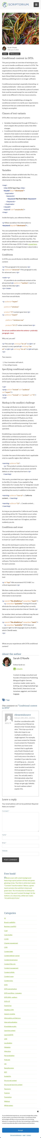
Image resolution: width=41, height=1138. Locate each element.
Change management (11, 943)
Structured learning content (13, 1084)
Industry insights (9, 1014)
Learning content (9, 1030)
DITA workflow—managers (13, 993)
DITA (5, 54)
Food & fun (7, 1005)
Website (4, 851)
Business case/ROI (10, 926)
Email (4, 843)
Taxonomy (7, 1089)
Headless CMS (9, 1010)
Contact (28, 1135)
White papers (14, 54)
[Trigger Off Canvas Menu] (36, 4)
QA (5, 1064)
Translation (8, 1097)
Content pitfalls (9, 972)
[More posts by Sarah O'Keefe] (4, 48)
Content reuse (8, 976)
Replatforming (9, 1068)
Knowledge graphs (10, 1026)
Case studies (8, 935)
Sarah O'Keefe (12, 47)
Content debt (8, 951)
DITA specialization (10, 989)
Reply (7, 723)
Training (7, 1093)
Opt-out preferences (16, 1135)
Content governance (10, 960)
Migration (7, 1051)
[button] (38, 1111)
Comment (5, 811)
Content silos (8, 981)
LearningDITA (8, 1035)
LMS (5, 1039)
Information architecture (12, 1018)
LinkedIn (19, 669)
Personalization (9, 1055)
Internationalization (10, 1022)
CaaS (5, 931)
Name (4, 835)
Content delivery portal (11, 955)
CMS (5, 947)
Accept (20, 1130)
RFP (5, 1072)
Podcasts (7, 1060)
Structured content (10, 1080)
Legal (24, 1135)
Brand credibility (9, 922)
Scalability (7, 1076)
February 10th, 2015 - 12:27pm (25, 718)
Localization (8, 1043)
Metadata (7, 1047)
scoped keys (32, 244)
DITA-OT (7, 1001)
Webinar (7, 1101)
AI (5, 918)
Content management (11, 968)
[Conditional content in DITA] (20, 29)
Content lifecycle (9, 964)
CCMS (6, 939)
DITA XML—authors (10, 997)
